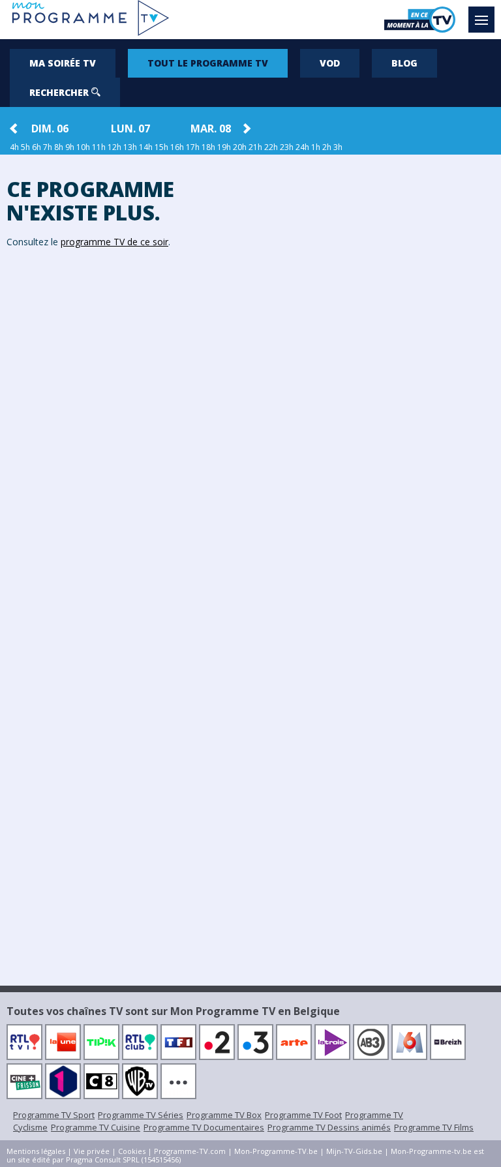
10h (83, 147)
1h (315, 147)
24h (302, 147)
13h (130, 147)
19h (224, 147)
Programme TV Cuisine (95, 1127)
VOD (330, 63)
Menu (481, 20)
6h (36, 147)
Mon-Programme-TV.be (276, 1151)
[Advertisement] (376, 357)
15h (161, 147)
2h (326, 147)
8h (58, 147)
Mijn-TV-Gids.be (354, 1151)
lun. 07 (130, 128)
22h (271, 147)
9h (69, 147)
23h (287, 147)
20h (240, 147)
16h (177, 147)
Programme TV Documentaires (204, 1127)
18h (208, 147)
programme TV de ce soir (114, 241)
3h (337, 147)
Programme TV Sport (54, 1115)
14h (146, 147)
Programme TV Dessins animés (329, 1127)
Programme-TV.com (190, 1151)
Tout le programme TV (207, 63)
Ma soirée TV (62, 63)
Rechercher (60, 92)
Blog (404, 63)
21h (255, 147)
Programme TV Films (434, 1127)
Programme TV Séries (140, 1115)
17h (193, 147)
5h (25, 147)
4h (14, 147)
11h (99, 147)
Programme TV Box (224, 1115)
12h (114, 147)
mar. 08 (210, 128)
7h (47, 147)
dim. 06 (49, 128)
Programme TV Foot (303, 1115)
